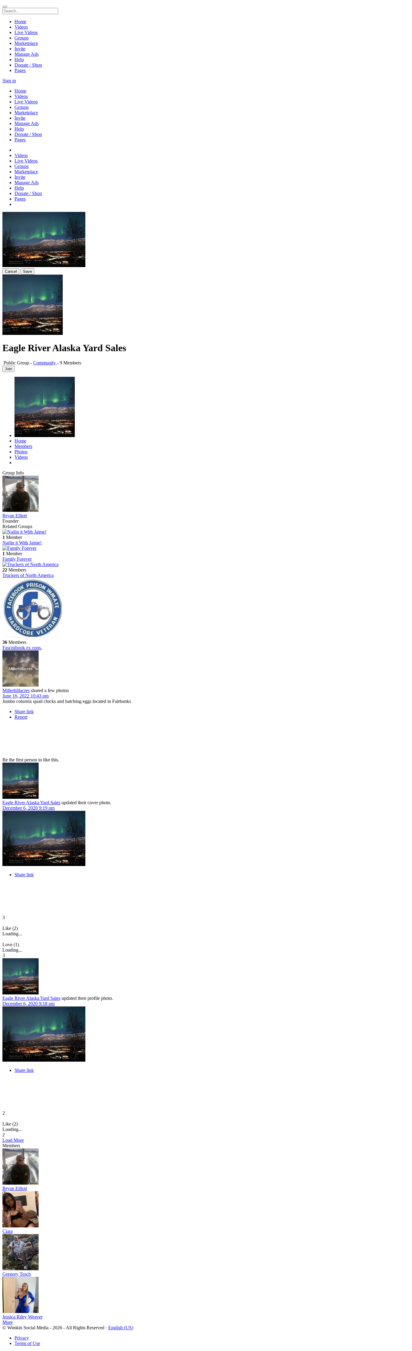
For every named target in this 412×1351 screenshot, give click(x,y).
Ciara (7, 1231)
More (7, 1322)
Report (20, 717)
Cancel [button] (11, 271)
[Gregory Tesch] (206, 1252)
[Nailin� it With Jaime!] (206, 532)
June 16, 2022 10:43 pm (25, 695)
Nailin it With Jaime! (22, 542)
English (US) (120, 1327)
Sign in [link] (9, 80)
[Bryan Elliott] (206, 494)
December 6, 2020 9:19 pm (28, 808)
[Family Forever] (206, 548)
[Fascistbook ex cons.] (206, 609)
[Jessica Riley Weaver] (206, 1295)
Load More (13, 1140)
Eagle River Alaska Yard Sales (31, 802)
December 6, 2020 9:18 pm (28, 1003)
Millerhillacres (16, 690)
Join (8, 369)
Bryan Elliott (14, 515)
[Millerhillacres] (206, 669)
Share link (24, 711)
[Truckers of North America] (206, 564)
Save (27, 271)
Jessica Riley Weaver (22, 1316)
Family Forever (17, 559)
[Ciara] (206, 1210)
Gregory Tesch (16, 1274)
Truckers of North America (28, 575)
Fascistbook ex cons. (22, 647)
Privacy (21, 1337)
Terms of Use (27, 1343)
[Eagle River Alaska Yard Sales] (206, 781)
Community (45, 362)
